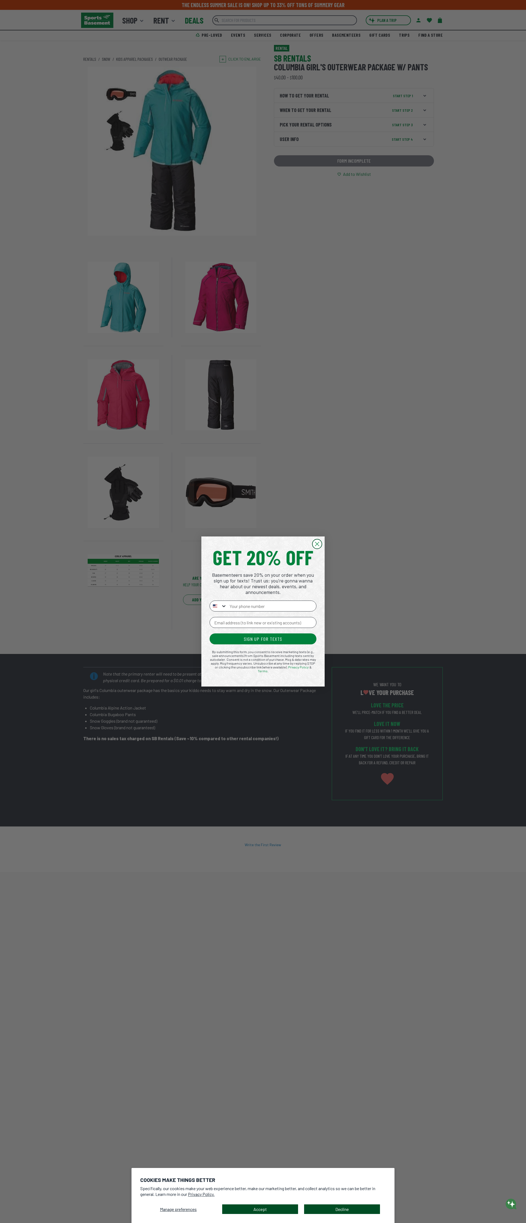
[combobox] (218, 606)
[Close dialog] (317, 544)
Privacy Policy (298, 667)
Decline (342, 1209)
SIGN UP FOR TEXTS (263, 639)
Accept (260, 1209)
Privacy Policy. (201, 1194)
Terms (263, 671)
